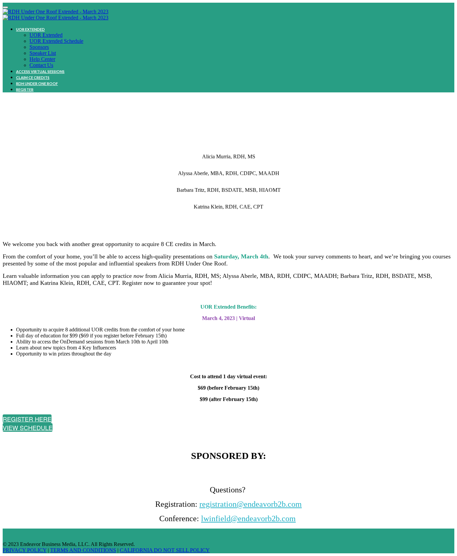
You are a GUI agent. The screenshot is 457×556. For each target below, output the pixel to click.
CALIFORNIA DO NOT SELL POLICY (165, 550)
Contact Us (41, 65)
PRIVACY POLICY (25, 550)
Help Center (42, 59)
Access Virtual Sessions (40, 71)
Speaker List (42, 53)
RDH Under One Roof (37, 83)
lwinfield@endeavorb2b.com (248, 518)
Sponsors (39, 47)
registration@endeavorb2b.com (250, 504)
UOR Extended (30, 29)
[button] (27, 418)
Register (24, 89)
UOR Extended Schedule (56, 41)
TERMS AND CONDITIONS (83, 550)
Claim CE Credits (33, 77)
